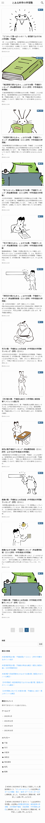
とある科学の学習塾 (22, 3)
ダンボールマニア (22, 789)
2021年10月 (8, 730)
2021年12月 (8, 721)
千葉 (6, 743)
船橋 (6, 772)
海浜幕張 (7, 762)
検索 (3, 640)
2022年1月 (8, 716)
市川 (6, 747)
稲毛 (6, 767)
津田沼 (6, 757)
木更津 (6, 752)
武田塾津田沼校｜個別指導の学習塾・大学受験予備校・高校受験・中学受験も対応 (22, 806)
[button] (42, 3)
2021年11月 (8, 726)
